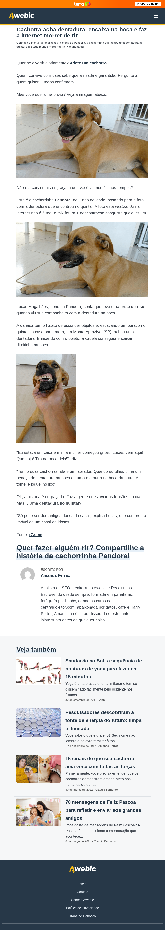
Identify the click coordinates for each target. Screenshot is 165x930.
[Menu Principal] (156, 16)
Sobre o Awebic (82, 900)
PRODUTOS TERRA (147, 4)
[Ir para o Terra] (82, 4)
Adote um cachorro (88, 63)
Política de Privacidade (82, 908)
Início (82, 884)
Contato (82, 892)
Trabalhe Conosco (82, 916)
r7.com (35, 534)
